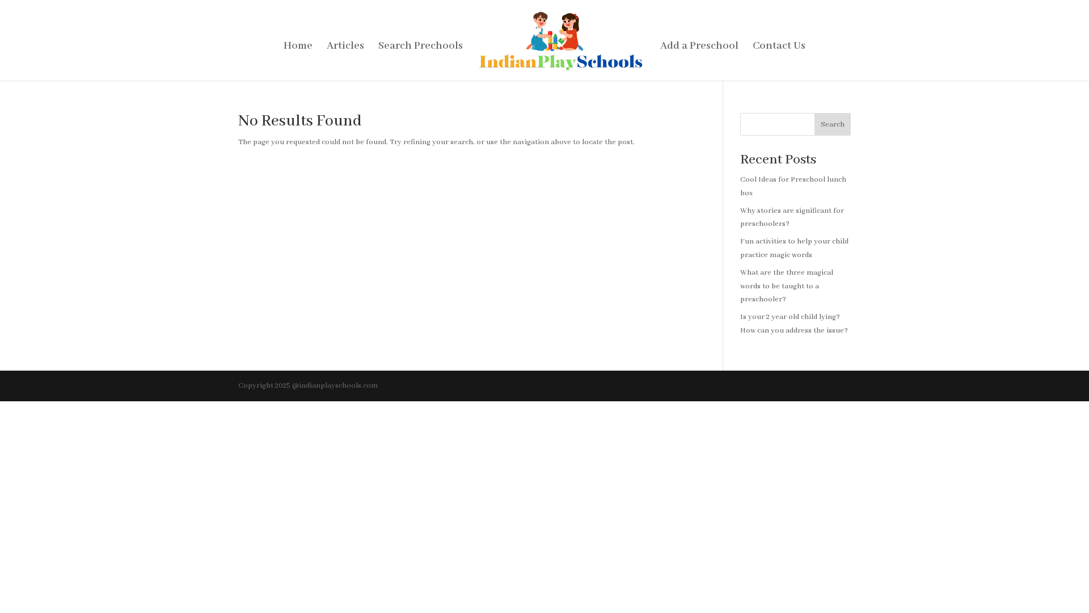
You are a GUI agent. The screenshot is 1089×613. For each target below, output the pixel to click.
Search (833, 124)
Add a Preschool (699, 47)
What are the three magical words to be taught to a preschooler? (786, 286)
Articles (345, 47)
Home (298, 47)
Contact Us (779, 47)
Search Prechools (420, 47)
